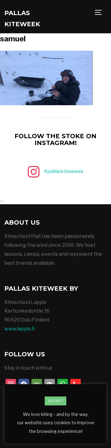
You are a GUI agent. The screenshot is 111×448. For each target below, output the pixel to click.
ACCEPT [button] (55, 401)
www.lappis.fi (19, 329)
